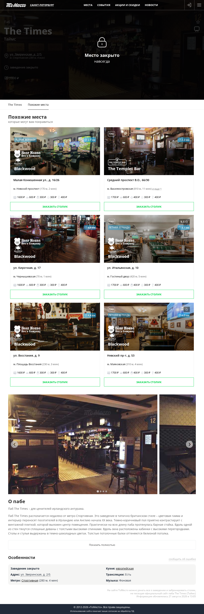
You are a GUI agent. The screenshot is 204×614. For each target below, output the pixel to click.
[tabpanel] (82, 444)
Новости (151, 5)
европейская (125, 568)
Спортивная (30, 580)
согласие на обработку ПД (121, 611)
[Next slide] (189, 444)
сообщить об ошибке (182, 559)
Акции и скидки (127, 5)
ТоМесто (16, 5)
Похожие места (38, 104)
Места (88, 5)
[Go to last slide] (14, 444)
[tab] (98, 491)
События (103, 5)
